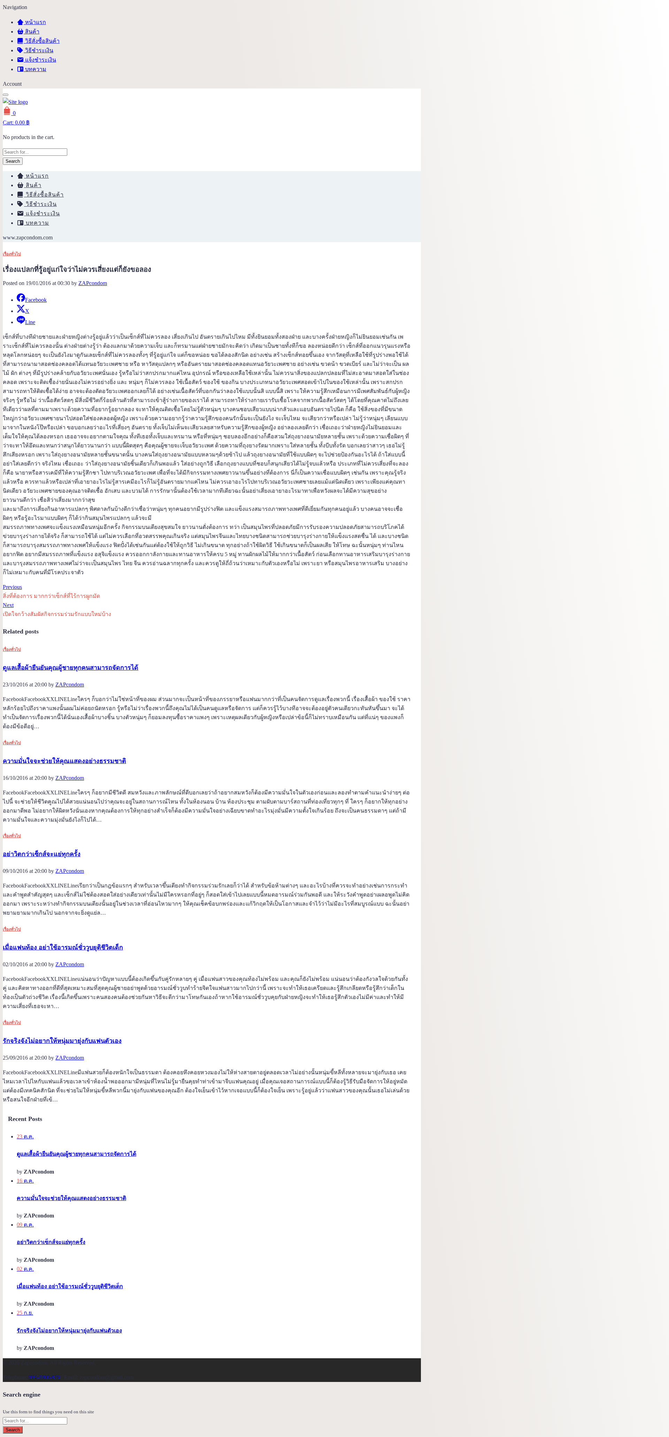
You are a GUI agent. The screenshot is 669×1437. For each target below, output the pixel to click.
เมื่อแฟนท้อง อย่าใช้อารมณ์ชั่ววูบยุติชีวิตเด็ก (63, 947)
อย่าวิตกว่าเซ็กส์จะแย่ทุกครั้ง (41, 854)
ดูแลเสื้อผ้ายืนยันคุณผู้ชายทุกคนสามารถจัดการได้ (70, 667)
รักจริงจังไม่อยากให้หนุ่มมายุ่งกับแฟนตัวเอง (62, 1040)
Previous (12, 587)
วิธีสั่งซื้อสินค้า (42, 41)
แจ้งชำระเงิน (40, 60)
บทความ (35, 69)
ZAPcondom (92, 283)
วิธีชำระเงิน (38, 50)
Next (8, 605)
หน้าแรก (35, 22)
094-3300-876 (44, 1377)
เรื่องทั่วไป (12, 254)
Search (13, 161)
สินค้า (31, 31)
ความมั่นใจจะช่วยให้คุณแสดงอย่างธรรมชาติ (64, 761)
